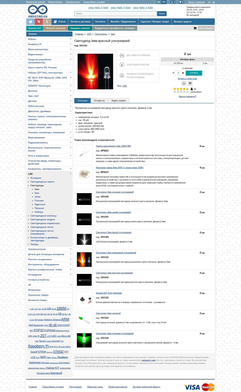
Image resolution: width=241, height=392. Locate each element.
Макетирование (36, 137)
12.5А (44, 309)
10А (39, 309)
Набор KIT (52, 368)
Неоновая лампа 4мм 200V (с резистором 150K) (119, 167)
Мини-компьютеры (38, 49)
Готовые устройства (38, 279)
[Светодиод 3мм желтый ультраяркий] (84, 280)
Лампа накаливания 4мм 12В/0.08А (113, 146)
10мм (37, 196)
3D (29, 284)
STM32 (58, 351)
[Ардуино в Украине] (30, 21)
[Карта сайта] (214, 2)
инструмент (64, 363)
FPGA (66, 331)
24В (41, 314)
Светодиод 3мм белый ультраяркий (113, 232)
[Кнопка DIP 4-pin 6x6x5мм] (84, 300)
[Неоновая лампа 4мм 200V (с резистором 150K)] (84, 174)
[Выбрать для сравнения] (183, 83)
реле (47, 373)
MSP (37, 341)
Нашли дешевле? (187, 96)
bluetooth (38, 325)
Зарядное (35, 362)
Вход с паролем (197, 2)
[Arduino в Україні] (40, 11)
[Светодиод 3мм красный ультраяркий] (95, 72)
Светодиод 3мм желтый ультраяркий (114, 273)
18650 (61, 308)
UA (158, 2)
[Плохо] (178, 91)
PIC (62, 341)
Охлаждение (35, 274)
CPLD (46, 325)
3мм (37, 189)
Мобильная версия (35, 2)
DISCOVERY (64, 325)
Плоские (39, 200)
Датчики (32, 101)
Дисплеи (32, 91)
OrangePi (56, 341)
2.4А (34, 314)
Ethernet (60, 331)
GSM (35, 336)
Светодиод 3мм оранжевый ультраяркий (116, 252)
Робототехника (36, 106)
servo (68, 347)
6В (66, 314)
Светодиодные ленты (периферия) (42, 232)
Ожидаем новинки (80, 28)
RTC (56, 347)
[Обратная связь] (209, 2)
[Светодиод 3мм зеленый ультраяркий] (84, 199)
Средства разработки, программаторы (40, 61)
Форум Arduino (55, 2)
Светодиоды (37, 185)
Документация (73, 2)
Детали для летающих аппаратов (46, 254)
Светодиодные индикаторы (45, 223)
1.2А (31, 309)
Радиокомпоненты (38, 142)
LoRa (59, 336)
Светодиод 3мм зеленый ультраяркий (114, 192)
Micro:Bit (65, 336)
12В (49, 308)
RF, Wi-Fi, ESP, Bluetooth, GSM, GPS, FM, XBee (47, 79)
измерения (54, 363)
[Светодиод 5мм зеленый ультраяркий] (84, 340)
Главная (33, 387)
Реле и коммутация (38, 155)
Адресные (40, 204)
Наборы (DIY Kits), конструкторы (45, 72)
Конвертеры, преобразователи (44, 169)
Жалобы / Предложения (123, 21)
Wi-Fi (38, 357)
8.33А (32, 320)
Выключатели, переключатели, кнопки (44, 149)
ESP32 (39, 330)
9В (36, 320)
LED (30, 174)
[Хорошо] (184, 91)
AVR (31, 325)
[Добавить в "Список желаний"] (190, 83)
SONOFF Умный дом (39, 85)
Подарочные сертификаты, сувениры (115, 28)
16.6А (53, 309)
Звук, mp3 (33, 96)
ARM (65, 319)
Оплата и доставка (80, 21)
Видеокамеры (35, 54)
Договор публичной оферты (146, 387)
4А (54, 314)
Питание (41, 373)
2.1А (29, 314)
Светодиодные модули (42, 219)
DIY (31, 331)
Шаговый (56, 373)
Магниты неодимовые (40, 259)
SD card (61, 347)
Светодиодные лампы (42, 181)
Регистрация (75, 387)
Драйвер (62, 357)
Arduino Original (52, 319)
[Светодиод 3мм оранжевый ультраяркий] (84, 259)
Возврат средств (182, 21)
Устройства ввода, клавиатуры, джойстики (44, 162)
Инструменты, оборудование (43, 264)
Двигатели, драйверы (39, 111)
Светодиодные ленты (42, 227)
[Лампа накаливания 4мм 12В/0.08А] (84, 153)
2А (48, 314)
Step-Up (49, 352)
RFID (51, 347)
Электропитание (37, 249)
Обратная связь (95, 387)
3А (51, 314)
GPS (30, 336)
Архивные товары (37, 300)
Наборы (39, 212)
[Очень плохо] (174, 91)
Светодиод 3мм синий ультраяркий (113, 212)
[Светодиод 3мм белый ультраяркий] (84, 239)
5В (59, 314)
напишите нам (148, 360)
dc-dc (53, 325)
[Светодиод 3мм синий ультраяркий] (84, 219)
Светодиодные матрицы (43, 215)
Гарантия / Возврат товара (155, 21)
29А (45, 314)
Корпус (43, 368)
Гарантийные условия (94, 2)
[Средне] (181, 91)
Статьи (62, 21)
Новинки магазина (55, 28)
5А (57, 314)
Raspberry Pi (34, 44)
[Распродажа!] (38, 21)
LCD (49, 336)
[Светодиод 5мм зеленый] (84, 320)
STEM (42, 351)
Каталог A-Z (35, 28)
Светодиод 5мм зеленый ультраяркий (114, 333)
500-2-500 (98, 8)
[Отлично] (187, 91)
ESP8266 (50, 330)
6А (63, 314)
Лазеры (34, 244)
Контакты (100, 21)
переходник (65, 368)
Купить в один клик (187, 78)
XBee (49, 357)
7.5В (69, 314)
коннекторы (33, 368)
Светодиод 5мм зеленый (108, 313)
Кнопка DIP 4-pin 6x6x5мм (109, 293)
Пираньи (39, 208)
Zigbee (54, 357)
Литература (34, 290)
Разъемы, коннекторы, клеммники (46, 132)
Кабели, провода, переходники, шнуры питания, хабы (45, 126)
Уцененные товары (38, 295)
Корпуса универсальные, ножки (45, 269)
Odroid (48, 341)
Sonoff (33, 352)
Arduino (32, 39)
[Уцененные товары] (47, 21)
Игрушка (45, 363)
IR (38, 336)
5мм (37, 193)
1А (68, 309)
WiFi (43, 357)
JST (43, 336)
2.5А (38, 314)
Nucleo (42, 341)
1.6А (36, 309)
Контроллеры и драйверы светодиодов (44, 239)
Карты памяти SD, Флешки (42, 67)
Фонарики (35, 178)
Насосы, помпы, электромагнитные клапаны (47, 118)
